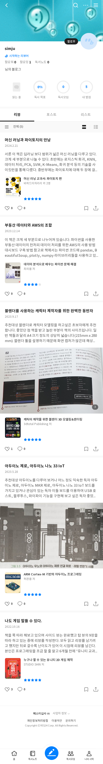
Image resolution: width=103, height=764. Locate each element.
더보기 (85, 5)
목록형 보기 (95, 126)
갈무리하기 (86, 208)
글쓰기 (51, 753)
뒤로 (7, 5)
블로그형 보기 (84, 126)
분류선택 (6, 126)
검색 (75, 5)
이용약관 (57, 720)
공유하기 (95, 208)
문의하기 (70, 720)
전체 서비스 (95, 5)
